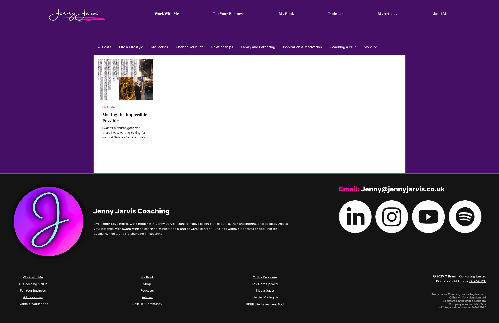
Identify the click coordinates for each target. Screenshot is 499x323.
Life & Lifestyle (131, 47)
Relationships (222, 47)
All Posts (104, 47)
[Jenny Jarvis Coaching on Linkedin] (355, 216)
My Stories (159, 47)
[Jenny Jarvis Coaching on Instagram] (391, 216)
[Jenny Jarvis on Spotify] (465, 216)
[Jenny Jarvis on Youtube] (428, 216)
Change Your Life (189, 47)
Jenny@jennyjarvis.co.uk (403, 189)
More (368, 47)
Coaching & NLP (343, 47)
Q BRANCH (477, 281)
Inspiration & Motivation (302, 47)
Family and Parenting (258, 47)
